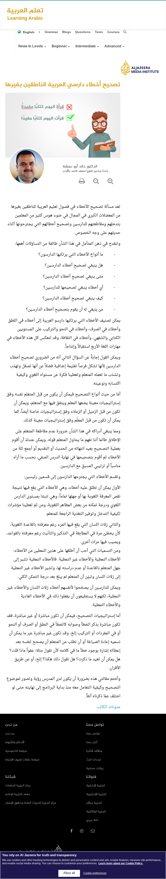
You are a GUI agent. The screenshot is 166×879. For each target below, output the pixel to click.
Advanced (113, 47)
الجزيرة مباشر (94, 802)
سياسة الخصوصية (16, 750)
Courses (113, 32)
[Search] (125, 32)
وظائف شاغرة (94, 750)
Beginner (60, 47)
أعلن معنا (91, 742)
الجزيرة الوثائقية (96, 811)
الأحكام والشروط (14, 742)
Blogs (66, 32)
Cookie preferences (95, 873)
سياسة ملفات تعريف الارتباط (22, 759)
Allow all (69, 873)
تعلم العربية (25, 14)
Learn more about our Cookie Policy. (120, 863)
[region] (83, 865)
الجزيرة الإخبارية (95, 785)
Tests (99, 32)
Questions (83, 32)
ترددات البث (93, 759)
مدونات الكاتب (108, 707)
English (28, 32)
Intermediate (86, 47)
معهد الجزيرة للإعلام (17, 794)
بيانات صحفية (95, 768)
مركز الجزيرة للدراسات (17, 785)
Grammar (51, 32)
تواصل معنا (93, 733)
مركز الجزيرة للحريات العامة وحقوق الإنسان (30, 802)
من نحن (9, 733)
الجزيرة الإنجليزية (96, 794)
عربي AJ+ (92, 820)
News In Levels (31, 47)
